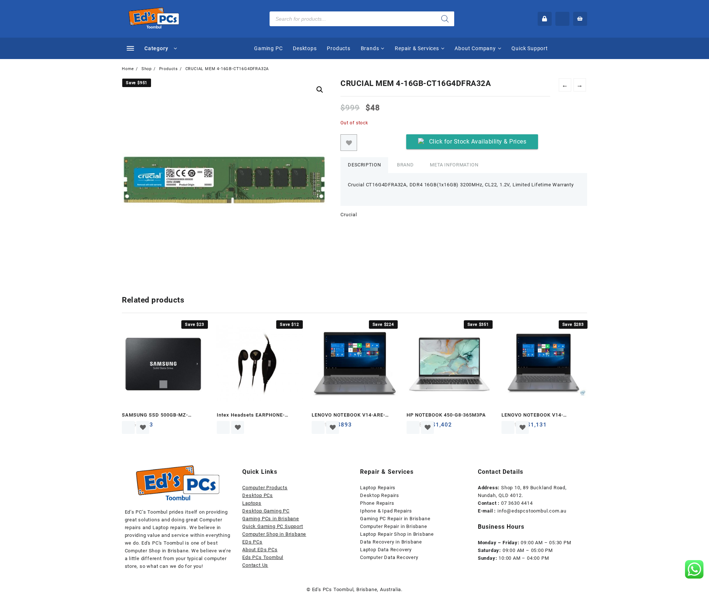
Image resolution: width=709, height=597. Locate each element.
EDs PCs (252, 542)
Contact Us (255, 565)
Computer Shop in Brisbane (274, 534)
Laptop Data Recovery (386, 549)
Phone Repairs (377, 503)
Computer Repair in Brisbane (393, 526)
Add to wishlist (348, 142)
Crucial (348, 214)
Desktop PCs (257, 495)
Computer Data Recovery (389, 557)
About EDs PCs (259, 549)
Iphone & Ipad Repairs (386, 511)
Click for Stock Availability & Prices (478, 141)
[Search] (445, 18)
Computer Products (265, 487)
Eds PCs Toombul (262, 557)
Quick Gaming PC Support (272, 526)
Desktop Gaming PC (266, 511)
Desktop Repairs (379, 495)
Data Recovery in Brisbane (391, 542)
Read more (128, 427)
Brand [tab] (405, 165)
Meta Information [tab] (454, 165)
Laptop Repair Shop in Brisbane (397, 534)
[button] (319, 89)
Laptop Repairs (377, 487)
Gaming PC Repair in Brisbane (395, 518)
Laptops (251, 503)
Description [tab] (364, 165)
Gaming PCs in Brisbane (270, 518)
